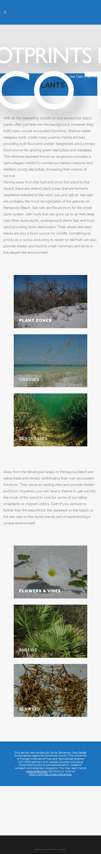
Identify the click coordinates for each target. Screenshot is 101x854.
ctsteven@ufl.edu (37, 771)
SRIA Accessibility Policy (50, 848)
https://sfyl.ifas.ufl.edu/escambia (50, 774)
